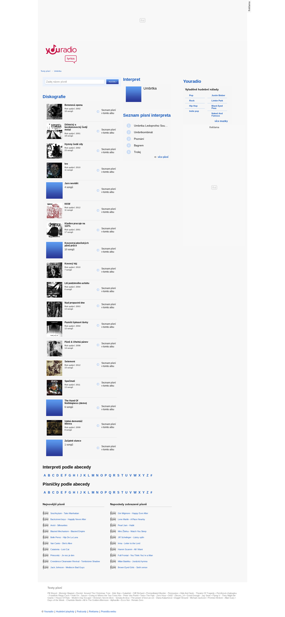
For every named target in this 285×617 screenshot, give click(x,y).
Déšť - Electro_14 (176, 595)
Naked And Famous (217, 114)
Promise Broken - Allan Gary (221, 598)
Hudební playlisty (65, 611)
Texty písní (45, 71)
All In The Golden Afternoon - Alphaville (101, 600)
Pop (191, 95)
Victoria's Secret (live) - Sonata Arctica (111, 598)
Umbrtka (57, 71)
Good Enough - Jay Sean (199, 595)
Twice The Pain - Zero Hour (153, 595)
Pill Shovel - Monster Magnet (61, 593)
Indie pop (194, 111)
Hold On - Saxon (79, 595)
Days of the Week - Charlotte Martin (64, 600)
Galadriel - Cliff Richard (133, 593)
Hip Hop (193, 106)
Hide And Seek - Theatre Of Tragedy (197, 593)
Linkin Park (217, 100)
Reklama (93, 611)
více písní (163, 157)
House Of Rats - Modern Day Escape (73, 598)
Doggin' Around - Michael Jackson (190, 598)
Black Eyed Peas (217, 107)
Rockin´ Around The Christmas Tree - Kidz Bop (98, 593)
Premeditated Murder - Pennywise (162, 593)
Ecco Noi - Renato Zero (132, 600)
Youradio (49, 611)
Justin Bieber (218, 95)
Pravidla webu (108, 611)
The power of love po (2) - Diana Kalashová (151, 598)
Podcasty (81, 611)
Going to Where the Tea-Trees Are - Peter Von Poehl (113, 595)
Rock (191, 100)
